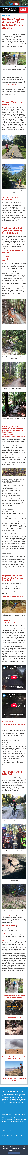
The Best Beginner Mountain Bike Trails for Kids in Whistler (14, 23)
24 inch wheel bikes (15, 86)
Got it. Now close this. (14, 1153)
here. (16, 1150)
